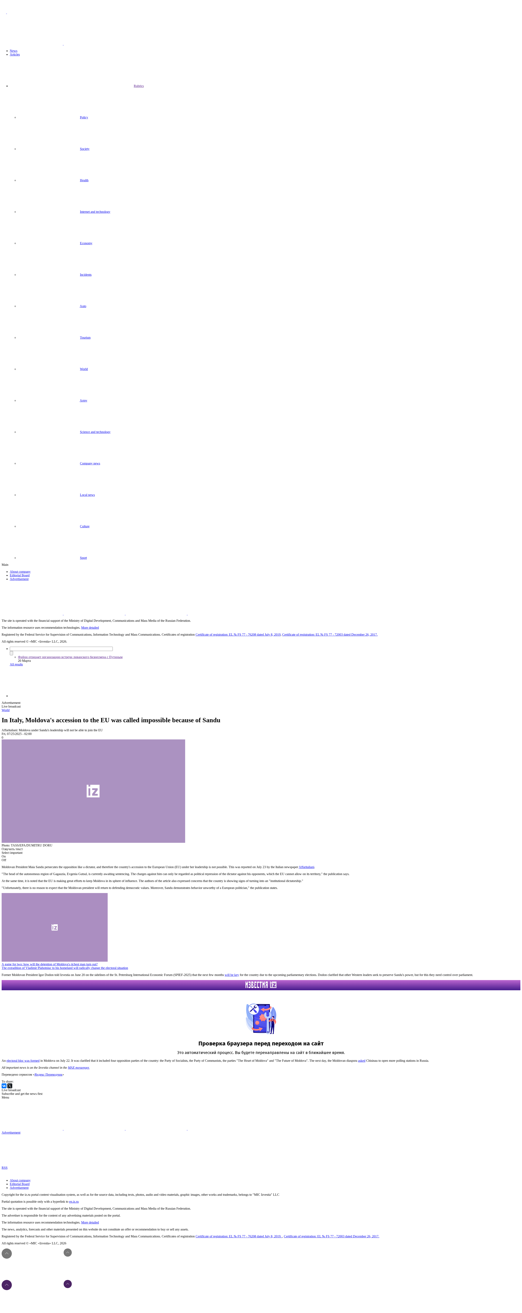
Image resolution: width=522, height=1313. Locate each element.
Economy (86, 243)
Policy (84, 117)
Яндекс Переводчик (48, 1074)
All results (16, 664)
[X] (9, 1085)
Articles (15, 54)
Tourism (85, 337)
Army (83, 400)
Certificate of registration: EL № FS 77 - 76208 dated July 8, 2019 (238, 634)
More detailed (90, 627)
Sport (83, 557)
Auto (83, 306)
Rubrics (139, 86)
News (13, 50)
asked (361, 1060)
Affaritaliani (306, 867)
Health (84, 180)
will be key (232, 975)
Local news (87, 495)
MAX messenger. (79, 1067)
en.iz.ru (74, 1201)
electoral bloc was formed (23, 1060)
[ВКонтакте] (4, 1085)
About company (20, 571)
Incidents (86, 274)
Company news (90, 463)
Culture (85, 526)
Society (85, 149)
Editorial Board (20, 575)
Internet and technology (95, 211)
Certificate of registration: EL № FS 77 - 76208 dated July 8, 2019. (239, 1236)
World (84, 369)
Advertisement (19, 579)
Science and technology (95, 432)
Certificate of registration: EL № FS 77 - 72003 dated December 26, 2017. (330, 634)
